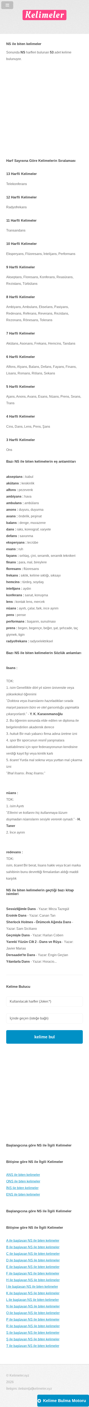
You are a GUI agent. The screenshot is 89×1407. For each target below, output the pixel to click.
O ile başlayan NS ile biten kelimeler (33, 1313)
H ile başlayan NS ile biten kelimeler (33, 1280)
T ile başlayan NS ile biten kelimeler (32, 1346)
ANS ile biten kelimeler (23, 1175)
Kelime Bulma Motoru (64, 1400)
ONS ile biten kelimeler (23, 1181)
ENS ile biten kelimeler (23, 1194)
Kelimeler (44, 15)
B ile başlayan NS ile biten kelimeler (32, 1247)
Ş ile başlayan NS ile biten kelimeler (32, 1339)
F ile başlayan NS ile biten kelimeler (32, 1273)
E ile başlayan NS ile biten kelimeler (32, 1267)
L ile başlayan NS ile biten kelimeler (32, 1300)
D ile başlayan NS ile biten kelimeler (33, 1260)
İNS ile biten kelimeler (22, 1188)
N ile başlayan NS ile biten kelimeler (33, 1306)
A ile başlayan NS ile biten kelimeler (32, 1240)
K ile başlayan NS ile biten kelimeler (32, 1293)
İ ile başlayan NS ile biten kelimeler (32, 1286)
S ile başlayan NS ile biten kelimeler (32, 1332)
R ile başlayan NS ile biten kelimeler (33, 1326)
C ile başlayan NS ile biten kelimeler (33, 1253)
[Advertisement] (44, 113)
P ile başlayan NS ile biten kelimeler (32, 1319)
